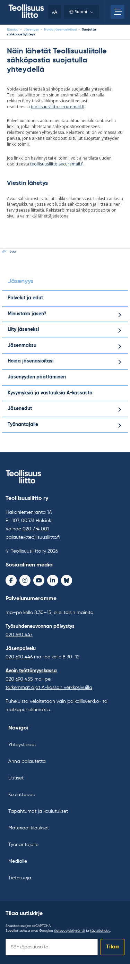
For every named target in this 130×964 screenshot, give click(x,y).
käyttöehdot (100, 930)
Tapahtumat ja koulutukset (38, 811)
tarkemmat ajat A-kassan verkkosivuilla (49, 687)
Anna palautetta (27, 761)
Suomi (81, 12)
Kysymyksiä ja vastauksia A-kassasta (50, 393)
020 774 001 (36, 529)
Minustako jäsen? (27, 314)
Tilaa (112, 947)
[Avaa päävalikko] (117, 12)
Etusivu (12, 29)
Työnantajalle (23, 424)
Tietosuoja (19, 878)
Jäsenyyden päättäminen (37, 377)
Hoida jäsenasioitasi (60, 29)
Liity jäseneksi (23, 329)
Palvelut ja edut (25, 298)
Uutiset (16, 778)
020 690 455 (19, 679)
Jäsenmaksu (22, 345)
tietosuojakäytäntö (69, 930)
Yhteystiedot (22, 744)
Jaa (12, 251)
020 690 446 (19, 657)
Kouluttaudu (21, 794)
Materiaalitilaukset (28, 828)
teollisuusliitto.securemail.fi (57, 107)
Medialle (17, 861)
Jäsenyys (31, 29)
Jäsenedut (20, 408)
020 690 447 (19, 634)
